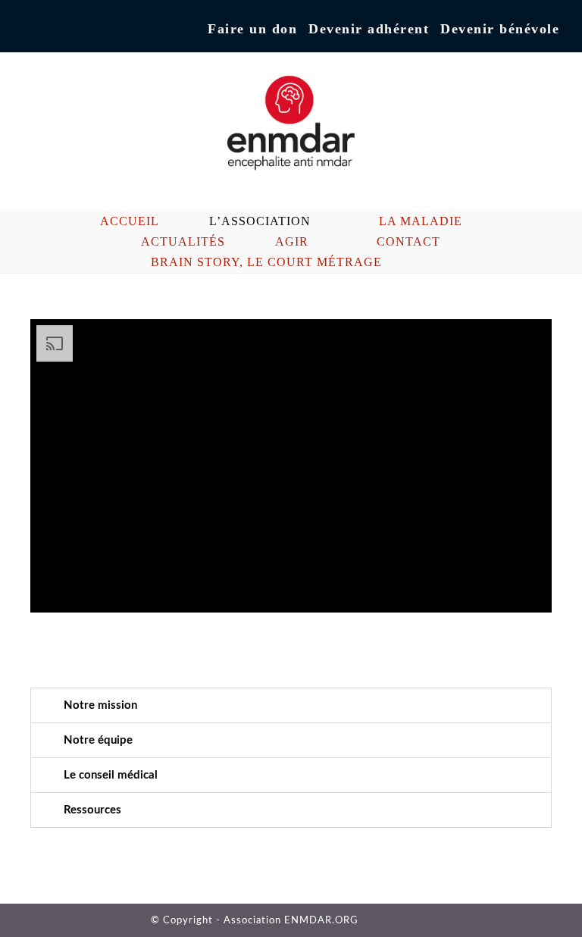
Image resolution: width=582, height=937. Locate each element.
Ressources (92, 810)
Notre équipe (98, 740)
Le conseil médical (111, 775)
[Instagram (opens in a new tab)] (45, 29)
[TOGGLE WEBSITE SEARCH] (434, 261)
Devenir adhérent (368, 28)
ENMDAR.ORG (321, 921)
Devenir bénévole (499, 28)
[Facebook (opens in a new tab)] (29, 29)
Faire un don (252, 28)
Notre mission (100, 705)
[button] (291, 705)
